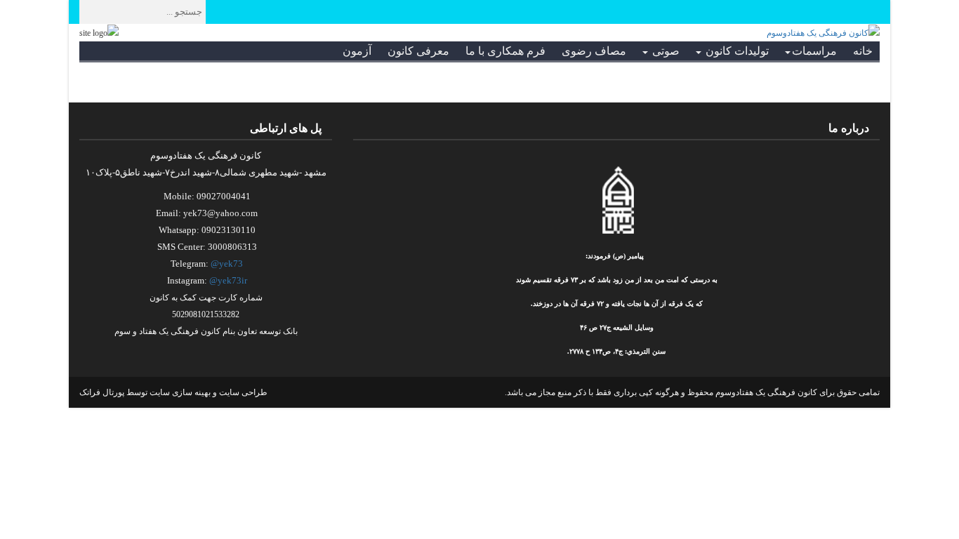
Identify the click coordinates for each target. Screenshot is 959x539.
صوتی (664, 51)
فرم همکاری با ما (505, 51)
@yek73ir (228, 280)
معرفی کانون (418, 51)
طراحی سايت (243, 392)
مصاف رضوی (594, 51)
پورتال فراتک (101, 392)
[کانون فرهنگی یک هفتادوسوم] (823, 32)
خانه (863, 51)
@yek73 (227, 263)
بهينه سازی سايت (180, 392)
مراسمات (814, 51)
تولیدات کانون (736, 51)
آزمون (357, 51)
